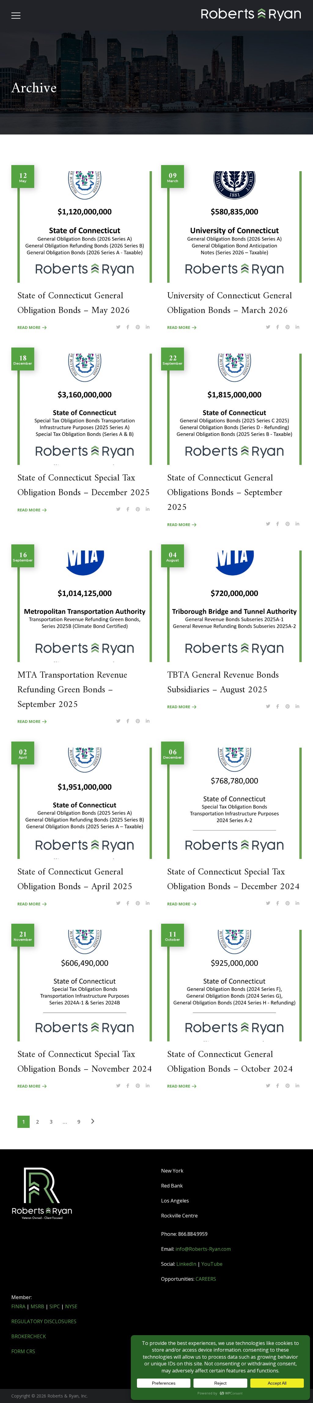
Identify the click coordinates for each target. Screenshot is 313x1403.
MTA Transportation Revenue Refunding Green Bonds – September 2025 (72, 690)
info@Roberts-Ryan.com (203, 1249)
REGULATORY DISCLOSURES (43, 1321)
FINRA (18, 1306)
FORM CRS (23, 1351)
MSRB (37, 1306)
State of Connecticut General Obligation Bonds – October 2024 (230, 1062)
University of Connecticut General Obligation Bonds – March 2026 (229, 303)
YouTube (212, 1264)
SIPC (55, 1306)
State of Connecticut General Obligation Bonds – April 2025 (74, 879)
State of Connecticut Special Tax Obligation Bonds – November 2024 (84, 1062)
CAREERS (206, 1279)
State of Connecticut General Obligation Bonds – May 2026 (73, 303)
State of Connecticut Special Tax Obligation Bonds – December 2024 (233, 879)
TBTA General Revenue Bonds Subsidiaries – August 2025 (223, 682)
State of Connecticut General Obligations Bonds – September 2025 (224, 493)
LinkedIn (186, 1264)
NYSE (71, 1306)
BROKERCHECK (28, 1336)
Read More (28, 327)
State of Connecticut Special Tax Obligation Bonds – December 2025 (83, 485)
